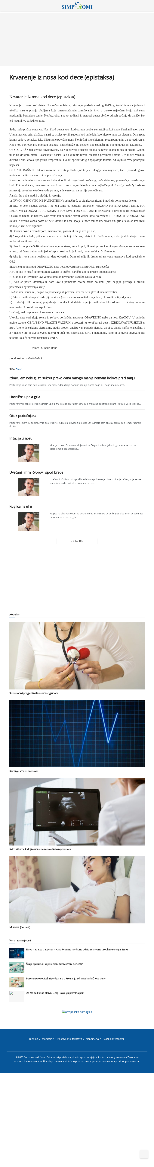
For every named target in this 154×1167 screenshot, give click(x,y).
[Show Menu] (11, 5)
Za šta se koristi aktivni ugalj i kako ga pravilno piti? (55, 993)
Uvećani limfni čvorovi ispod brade (36, 472)
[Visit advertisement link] (77, 1012)
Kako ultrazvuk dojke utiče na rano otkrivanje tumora (40, 849)
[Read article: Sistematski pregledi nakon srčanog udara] (77, 655)
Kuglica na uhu (20, 506)
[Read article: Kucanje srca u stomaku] (77, 733)
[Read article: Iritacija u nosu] (28, 452)
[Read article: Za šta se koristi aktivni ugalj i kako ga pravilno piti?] (16, 996)
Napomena (92, 1039)
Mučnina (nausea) (19, 927)
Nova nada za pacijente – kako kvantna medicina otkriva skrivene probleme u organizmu (77, 949)
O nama (33, 1039)
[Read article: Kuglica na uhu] (28, 521)
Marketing (48, 1039)
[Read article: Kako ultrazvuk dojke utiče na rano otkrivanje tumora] (77, 812)
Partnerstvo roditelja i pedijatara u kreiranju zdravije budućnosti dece (66, 978)
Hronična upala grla (24, 397)
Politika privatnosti (113, 1039)
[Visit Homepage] (77, 5)
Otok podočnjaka (22, 415)
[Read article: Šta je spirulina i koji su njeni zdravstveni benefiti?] (16, 967)
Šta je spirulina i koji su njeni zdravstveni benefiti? (54, 964)
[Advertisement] (77, 39)
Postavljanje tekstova (69, 1039)
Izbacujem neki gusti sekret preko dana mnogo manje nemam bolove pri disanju (72, 378)
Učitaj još (77, 540)
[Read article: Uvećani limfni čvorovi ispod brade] (28, 487)
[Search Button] (143, 5)
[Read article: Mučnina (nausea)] (77, 889)
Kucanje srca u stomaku (23, 771)
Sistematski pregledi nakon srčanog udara (33, 693)
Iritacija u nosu (20, 438)
